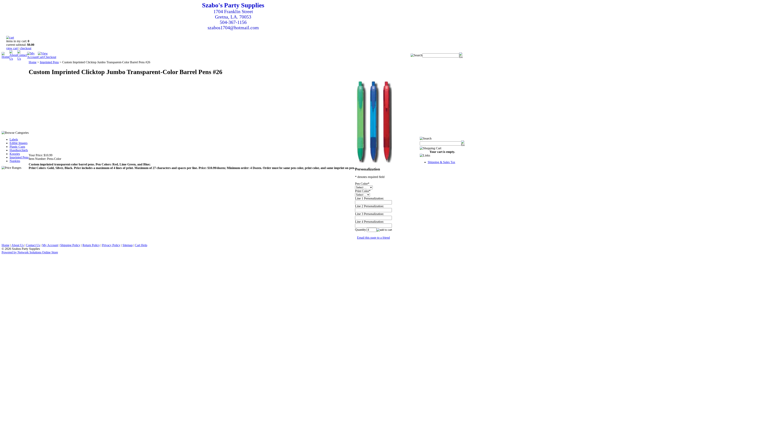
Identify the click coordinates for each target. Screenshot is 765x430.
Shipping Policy (70, 245)
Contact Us (33, 245)
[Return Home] (5, 57)
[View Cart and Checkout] (47, 57)
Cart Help (141, 245)
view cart (12, 48)
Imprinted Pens (19, 157)
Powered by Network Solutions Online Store (30, 252)
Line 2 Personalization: (369, 206)
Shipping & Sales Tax (441, 162)
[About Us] (13, 58)
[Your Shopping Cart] (10, 37)
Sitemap (128, 245)
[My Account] (32, 57)
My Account (50, 245)
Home (32, 62)
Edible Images (18, 143)
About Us (17, 245)
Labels (14, 139)
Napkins (15, 161)
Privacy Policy (111, 245)
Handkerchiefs (19, 150)
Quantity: (361, 229)
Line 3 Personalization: (369, 214)
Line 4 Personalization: (369, 221)
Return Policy (91, 245)
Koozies (15, 153)
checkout (25, 48)
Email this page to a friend (373, 237)
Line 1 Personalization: (369, 198)
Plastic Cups (17, 146)
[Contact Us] (22, 58)
